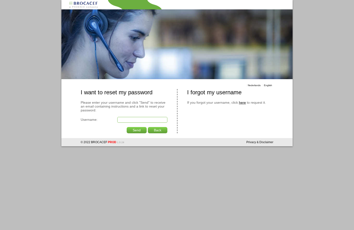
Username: (89, 119)
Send (137, 130)
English (268, 85)
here (242, 102)
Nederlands (254, 85)
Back (157, 130)
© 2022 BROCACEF (94, 142)
